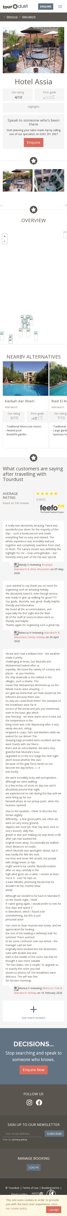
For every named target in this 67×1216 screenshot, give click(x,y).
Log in (33, 1167)
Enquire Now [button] (33, 1069)
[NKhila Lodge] (65, 233)
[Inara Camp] (10, 342)
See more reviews (33, 1010)
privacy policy (19, 1139)
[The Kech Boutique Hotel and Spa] (24, 325)
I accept (54, 1210)
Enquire (45, 6)
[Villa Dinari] (28, 327)
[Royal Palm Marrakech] (21, 332)
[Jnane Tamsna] (28, 320)
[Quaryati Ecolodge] (36, 335)
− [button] (4, 241)
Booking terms (50, 1188)
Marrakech (29, 17)
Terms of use (30, 1188)
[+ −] (33, 288)
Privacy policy (19, 1194)
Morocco (12, 17)
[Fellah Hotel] (28, 333)
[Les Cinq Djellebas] (31, 321)
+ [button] (4, 236)
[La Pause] (2, 336)
